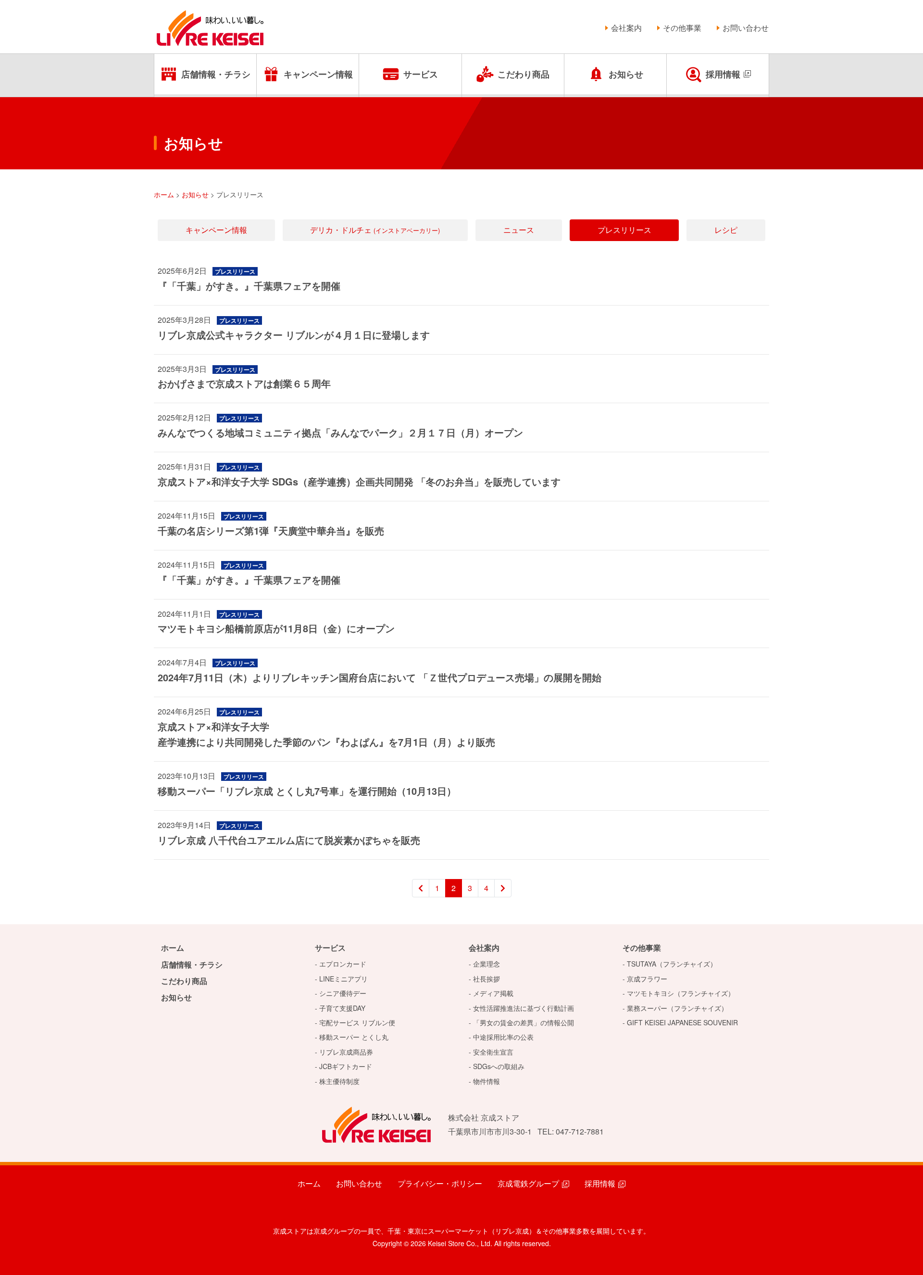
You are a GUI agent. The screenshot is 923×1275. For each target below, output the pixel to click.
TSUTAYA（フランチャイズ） (672, 964)
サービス (420, 74)
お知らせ (626, 74)
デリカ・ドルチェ (375, 229)
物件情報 (486, 1081)
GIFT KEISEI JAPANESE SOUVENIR (682, 1022)
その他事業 (682, 27)
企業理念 (486, 964)
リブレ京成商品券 (346, 1052)
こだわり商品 (523, 74)
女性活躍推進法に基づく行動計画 (523, 1008)
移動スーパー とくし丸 (353, 1037)
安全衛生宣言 (493, 1052)
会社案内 (626, 27)
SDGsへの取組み (498, 1066)
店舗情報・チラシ (215, 74)
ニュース (518, 229)
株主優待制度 (339, 1081)
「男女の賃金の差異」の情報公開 (523, 1022)
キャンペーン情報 (318, 74)
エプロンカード (342, 964)
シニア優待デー (342, 993)
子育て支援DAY (342, 1008)
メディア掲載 (493, 993)
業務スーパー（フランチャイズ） (677, 1008)
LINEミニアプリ (343, 978)
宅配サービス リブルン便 (357, 1022)
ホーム (172, 947)
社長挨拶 (486, 978)
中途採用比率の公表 (503, 1037)
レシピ (725, 229)
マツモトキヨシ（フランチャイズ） (681, 993)
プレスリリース (624, 229)
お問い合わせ (746, 27)
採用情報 (723, 74)
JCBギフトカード (345, 1066)
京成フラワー (647, 978)
